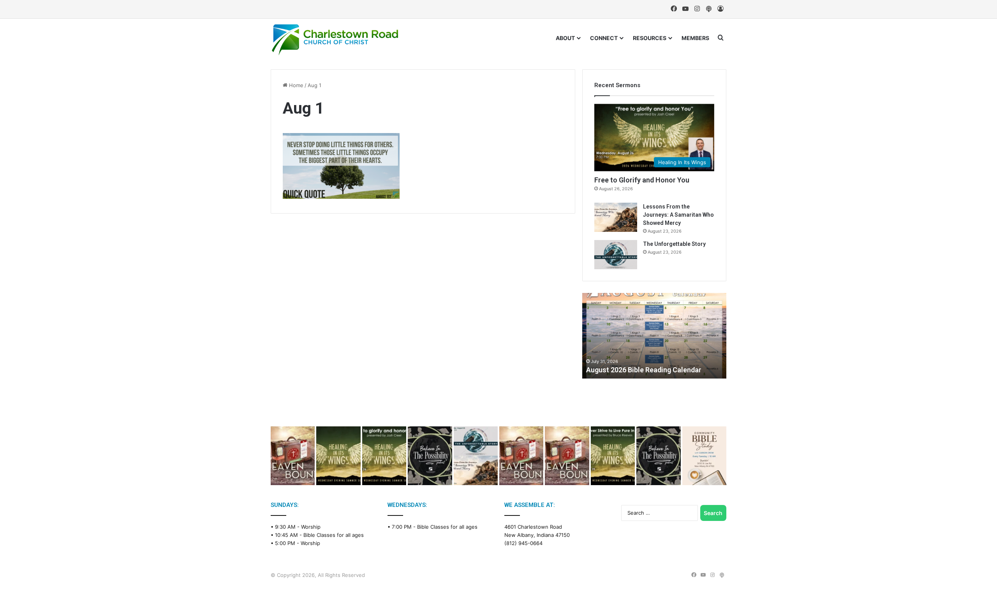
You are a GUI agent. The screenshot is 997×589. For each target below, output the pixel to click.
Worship (311, 527)
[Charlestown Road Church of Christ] (335, 40)
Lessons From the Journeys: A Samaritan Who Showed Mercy (678, 214)
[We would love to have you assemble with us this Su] (476, 455)
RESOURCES (649, 38)
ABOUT (565, 38)
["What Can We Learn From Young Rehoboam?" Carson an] (521, 455)
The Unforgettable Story (674, 244)
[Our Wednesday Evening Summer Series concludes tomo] (384, 455)
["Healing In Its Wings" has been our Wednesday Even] (338, 455)
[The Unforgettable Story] (615, 254)
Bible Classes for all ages (333, 535)
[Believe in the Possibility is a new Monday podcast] (430, 455)
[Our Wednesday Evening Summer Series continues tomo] (613, 455)
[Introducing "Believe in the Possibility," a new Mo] (658, 455)
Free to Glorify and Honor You (641, 180)
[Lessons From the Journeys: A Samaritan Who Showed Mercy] (615, 217)
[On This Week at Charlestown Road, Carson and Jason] (567, 455)
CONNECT (604, 38)
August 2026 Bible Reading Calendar (643, 370)
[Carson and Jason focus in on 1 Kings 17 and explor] (293, 455)
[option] (654, 336)
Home (295, 85)
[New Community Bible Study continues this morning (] (704, 455)
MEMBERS (695, 38)
